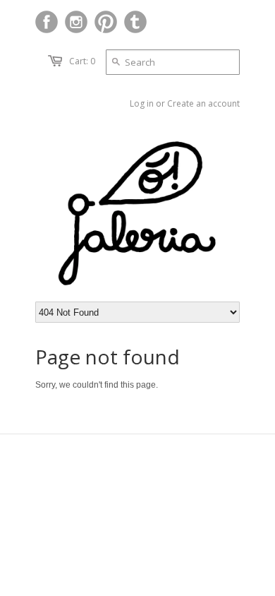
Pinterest (105, 22)
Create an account (203, 103)
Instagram (76, 22)
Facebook (46, 22)
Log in (142, 103)
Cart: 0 (82, 61)
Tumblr (135, 22)
